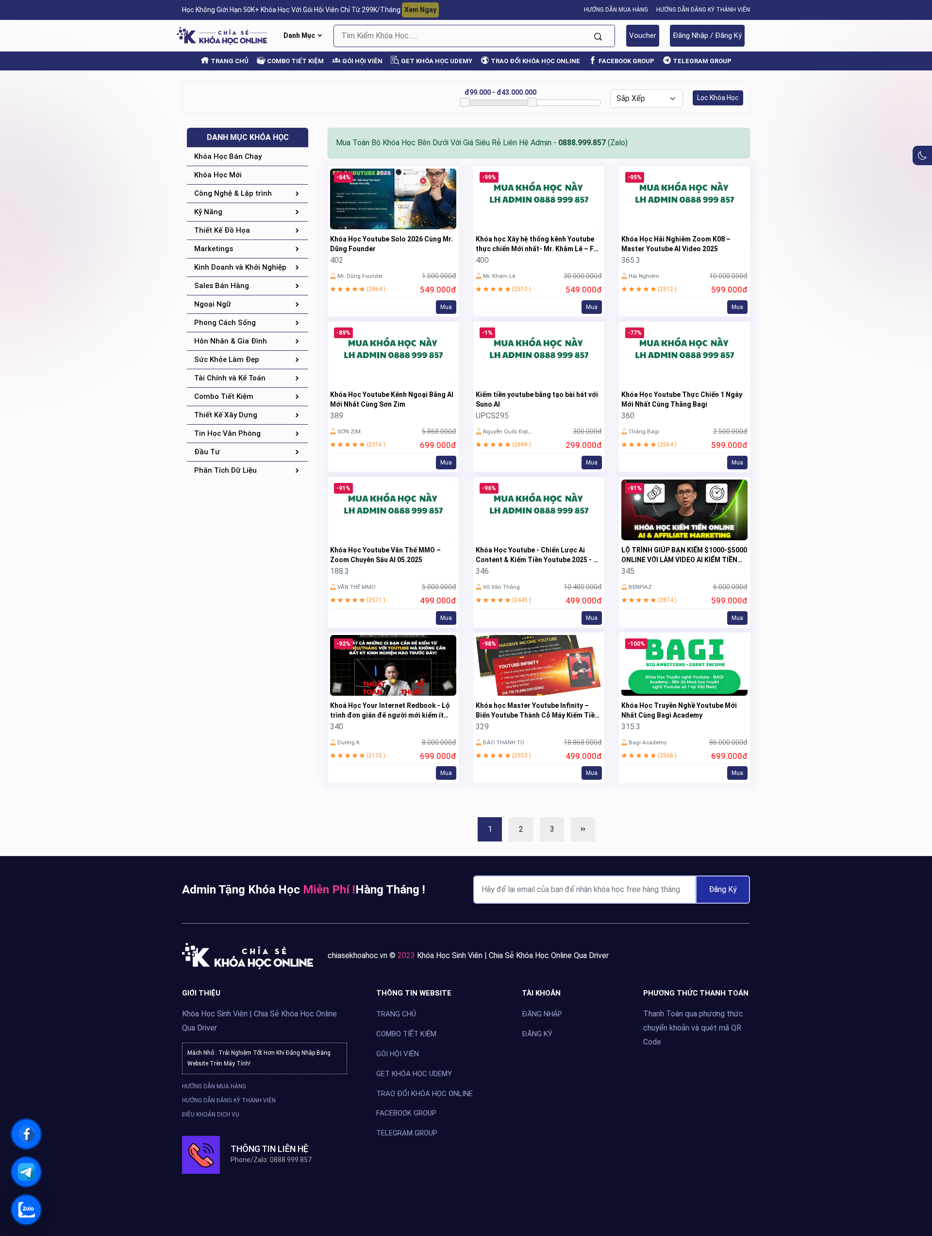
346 (482, 571)
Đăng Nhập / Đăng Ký (707, 35)
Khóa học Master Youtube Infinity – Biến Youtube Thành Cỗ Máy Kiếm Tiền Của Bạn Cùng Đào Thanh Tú (537, 711)
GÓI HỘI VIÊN (362, 61)
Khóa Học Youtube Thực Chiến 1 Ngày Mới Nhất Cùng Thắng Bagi (681, 399)
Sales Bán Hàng (221, 285)
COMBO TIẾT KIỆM (295, 61)
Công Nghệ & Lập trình (233, 193)
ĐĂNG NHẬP (542, 1014)
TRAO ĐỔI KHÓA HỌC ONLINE (534, 61)
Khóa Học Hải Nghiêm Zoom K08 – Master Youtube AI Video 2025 (676, 244)
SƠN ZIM (349, 431)
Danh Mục (299, 35)
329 (482, 726)
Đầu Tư (207, 451)
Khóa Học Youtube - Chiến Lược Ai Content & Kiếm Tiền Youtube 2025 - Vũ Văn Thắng (538, 555)
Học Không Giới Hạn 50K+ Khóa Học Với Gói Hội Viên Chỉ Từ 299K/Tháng (309, 10)
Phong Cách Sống (225, 322)
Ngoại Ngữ (212, 304)
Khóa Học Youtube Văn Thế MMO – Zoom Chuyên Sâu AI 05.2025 (385, 555)
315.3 (630, 726)
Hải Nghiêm (644, 276)
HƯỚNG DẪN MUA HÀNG (616, 9)
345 (627, 571)
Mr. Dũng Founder (360, 276)
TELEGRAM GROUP (701, 61)
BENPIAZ (640, 587)
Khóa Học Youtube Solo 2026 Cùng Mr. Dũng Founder (391, 244)
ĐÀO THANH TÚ (503, 742)
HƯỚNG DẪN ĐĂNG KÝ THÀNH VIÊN (703, 9)
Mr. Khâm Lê (499, 276)
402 (336, 260)
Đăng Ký (723, 889)
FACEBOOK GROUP (625, 61)
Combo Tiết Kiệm (223, 396)
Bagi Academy (647, 742)
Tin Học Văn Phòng (227, 433)
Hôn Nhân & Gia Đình (230, 341)
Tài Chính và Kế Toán (230, 378)
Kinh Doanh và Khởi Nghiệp (240, 267)
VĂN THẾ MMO (356, 587)
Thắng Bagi (644, 431)
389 (336, 415)
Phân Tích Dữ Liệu (225, 470)
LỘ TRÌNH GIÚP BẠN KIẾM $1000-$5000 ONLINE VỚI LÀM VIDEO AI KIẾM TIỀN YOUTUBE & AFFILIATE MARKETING (684, 555)
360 (627, 415)
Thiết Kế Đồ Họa (222, 230)
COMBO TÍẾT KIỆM (406, 1033)
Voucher (642, 35)
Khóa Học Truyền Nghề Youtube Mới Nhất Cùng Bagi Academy (679, 710)
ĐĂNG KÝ (537, 1033)
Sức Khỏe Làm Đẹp (226, 359)
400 (482, 260)
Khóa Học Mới (218, 175)
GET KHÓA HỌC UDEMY (435, 61)
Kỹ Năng (208, 211)
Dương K (348, 742)
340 (336, 726)
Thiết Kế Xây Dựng (225, 415)
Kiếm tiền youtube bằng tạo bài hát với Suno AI (537, 399)
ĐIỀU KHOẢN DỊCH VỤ (210, 1114)
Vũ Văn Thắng (501, 587)
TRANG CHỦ (229, 61)
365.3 (630, 260)
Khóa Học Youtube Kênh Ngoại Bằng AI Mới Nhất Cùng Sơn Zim (391, 399)
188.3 (339, 571)
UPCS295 (492, 415)
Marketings (213, 248)
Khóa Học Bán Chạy (228, 156)
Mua (446, 307)
